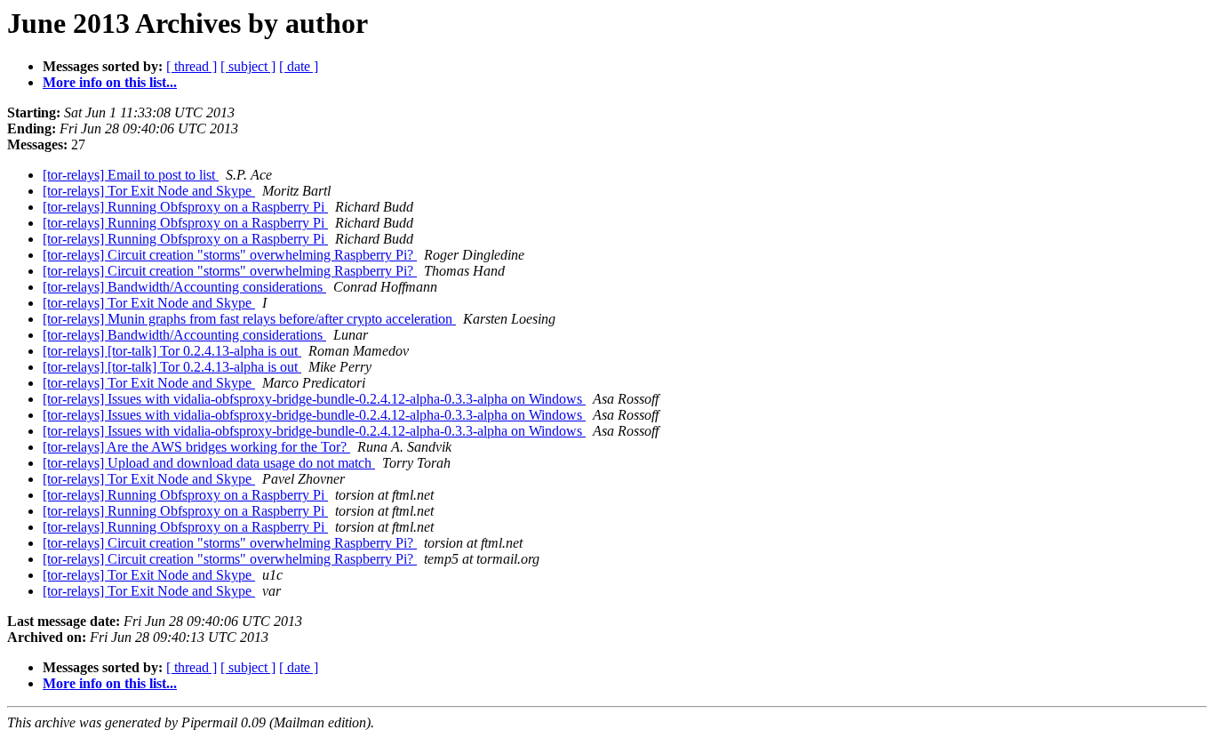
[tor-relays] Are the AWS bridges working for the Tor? (196, 446)
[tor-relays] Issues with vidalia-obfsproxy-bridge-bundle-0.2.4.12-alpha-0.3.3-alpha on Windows (314, 398)
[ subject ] (248, 66)
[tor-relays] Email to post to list (131, 174)
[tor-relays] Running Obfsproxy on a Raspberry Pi (185, 206)
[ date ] (298, 66)
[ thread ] (191, 66)
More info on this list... (110, 82)
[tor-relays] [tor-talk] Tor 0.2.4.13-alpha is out (172, 350)
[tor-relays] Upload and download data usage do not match (209, 462)
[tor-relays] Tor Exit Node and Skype (149, 190)
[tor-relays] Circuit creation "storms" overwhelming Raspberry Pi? (230, 254)
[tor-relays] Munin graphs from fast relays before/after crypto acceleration (249, 318)
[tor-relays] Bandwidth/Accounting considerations (184, 286)
